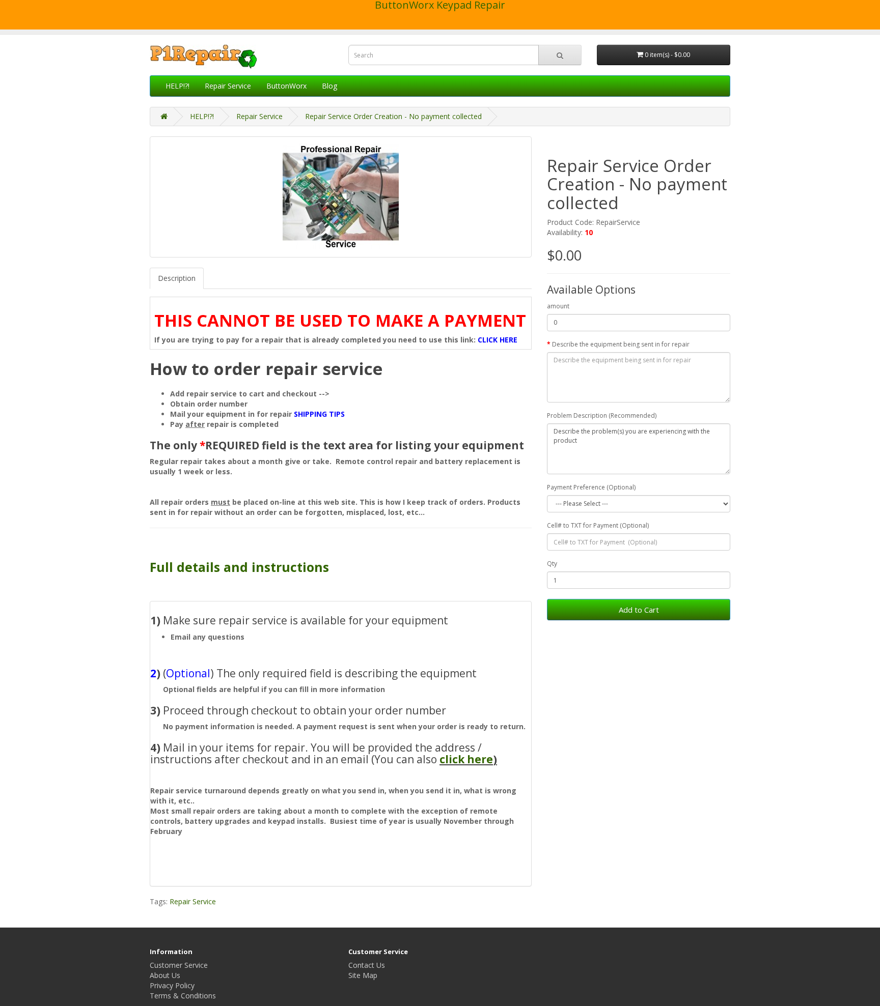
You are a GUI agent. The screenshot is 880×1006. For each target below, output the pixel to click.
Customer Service (179, 965)
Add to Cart (639, 610)
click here (466, 759)
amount (558, 306)
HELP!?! (177, 86)
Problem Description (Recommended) (601, 415)
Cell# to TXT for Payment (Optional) (598, 525)
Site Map (362, 975)
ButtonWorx (286, 86)
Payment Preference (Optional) (591, 487)
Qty (552, 563)
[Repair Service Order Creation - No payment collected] (341, 196)
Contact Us (366, 965)
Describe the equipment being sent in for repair (621, 344)
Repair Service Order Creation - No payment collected (393, 116)
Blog (329, 86)
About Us (165, 975)
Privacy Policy (172, 985)
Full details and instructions (239, 567)
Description (177, 278)
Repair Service (228, 86)
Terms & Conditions (183, 995)
